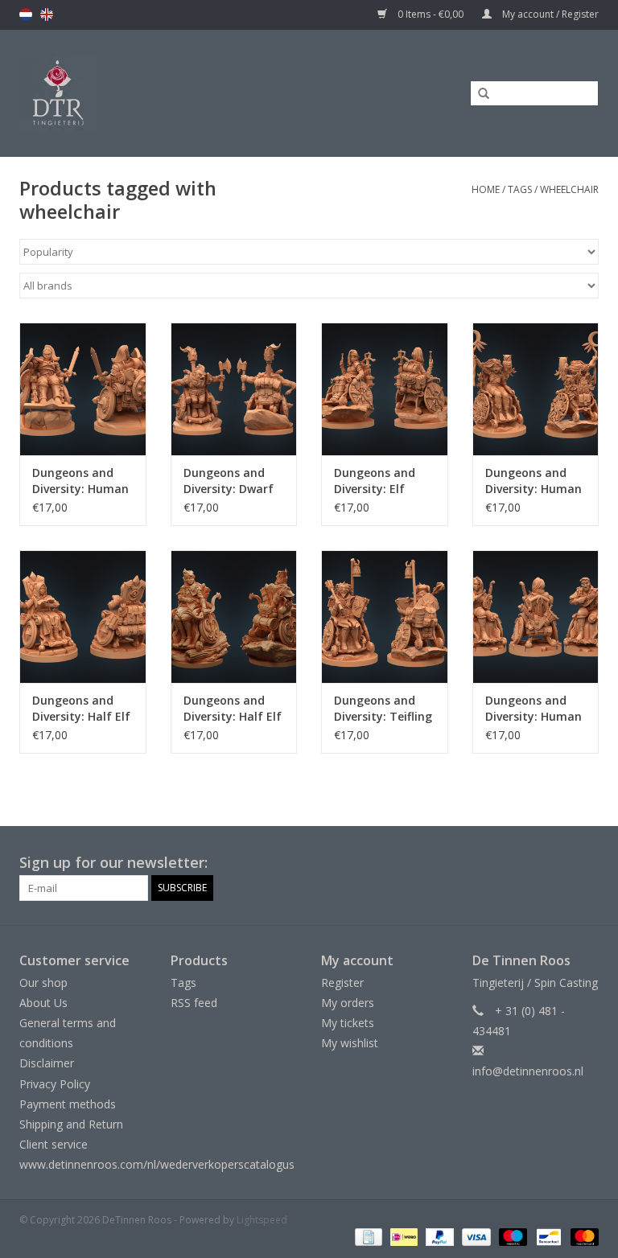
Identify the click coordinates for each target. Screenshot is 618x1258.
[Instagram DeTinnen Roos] (586, 863)
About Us (43, 1002)
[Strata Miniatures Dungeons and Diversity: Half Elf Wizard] (82, 616)
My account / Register (549, 14)
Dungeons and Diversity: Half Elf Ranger (232, 709)
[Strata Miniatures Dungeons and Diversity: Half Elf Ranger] (234, 616)
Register (342, 982)
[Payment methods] (367, 1236)
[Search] (478, 94)
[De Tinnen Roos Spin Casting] (124, 93)
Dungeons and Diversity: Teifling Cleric (383, 709)
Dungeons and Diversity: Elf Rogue (374, 481)
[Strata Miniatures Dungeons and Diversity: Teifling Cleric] (384, 616)
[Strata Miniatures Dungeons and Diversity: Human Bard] (535, 616)
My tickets (347, 1022)
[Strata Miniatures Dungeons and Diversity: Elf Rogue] (384, 389)
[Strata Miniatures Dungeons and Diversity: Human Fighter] (82, 389)
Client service (53, 1144)
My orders (347, 1002)
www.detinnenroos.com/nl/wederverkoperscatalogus (157, 1164)
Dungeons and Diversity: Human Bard (533, 709)
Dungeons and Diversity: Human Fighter (80, 481)
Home (486, 189)
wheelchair (569, 189)
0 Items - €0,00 (430, 14)
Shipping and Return (71, 1124)
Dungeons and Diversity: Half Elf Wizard (81, 709)
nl (25, 14)
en (46, 14)
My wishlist (349, 1042)
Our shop (43, 982)
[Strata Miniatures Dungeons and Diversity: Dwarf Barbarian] (234, 389)
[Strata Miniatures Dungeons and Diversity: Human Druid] (535, 389)
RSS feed (194, 1002)
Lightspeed (262, 1220)
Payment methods (67, 1104)
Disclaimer (46, 1063)
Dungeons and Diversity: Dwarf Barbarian (228, 481)
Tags (520, 189)
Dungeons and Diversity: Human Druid (533, 481)
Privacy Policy (54, 1084)
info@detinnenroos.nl (527, 1071)
